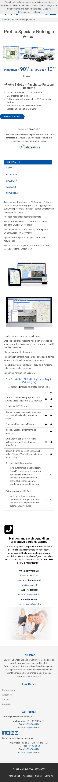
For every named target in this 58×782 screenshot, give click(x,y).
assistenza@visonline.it (29, 594)
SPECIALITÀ (11, 181)
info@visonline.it (29, 585)
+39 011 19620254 (29, 575)
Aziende (6, 19)
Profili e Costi (8, 690)
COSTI (9, 168)
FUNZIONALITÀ (13, 162)
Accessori (7, 695)
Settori (14, 19)
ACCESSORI (11, 174)
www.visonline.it (33, 676)
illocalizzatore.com (20, 141)
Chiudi (37, 12)
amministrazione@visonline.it (29, 604)
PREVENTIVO (12, 193)
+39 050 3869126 (31, 724)
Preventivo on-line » (12, 116)
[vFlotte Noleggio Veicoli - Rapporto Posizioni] (29, 313)
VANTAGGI (11, 187)
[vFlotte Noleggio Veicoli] (29, 273)
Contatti (6, 704)
